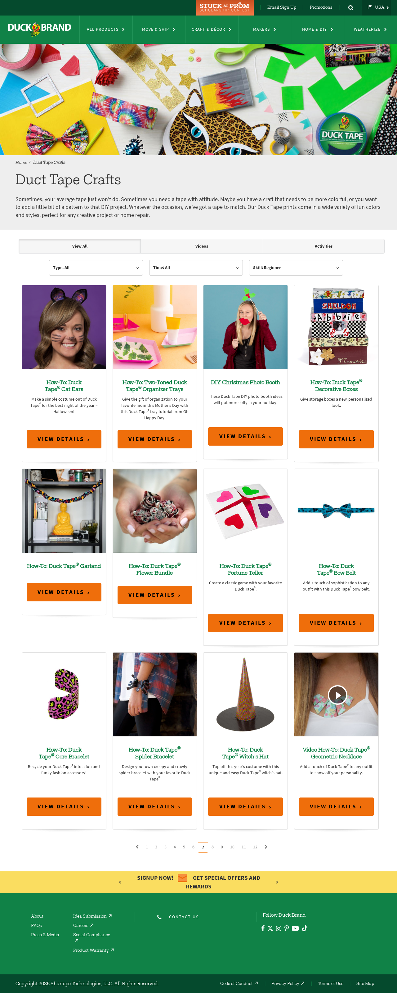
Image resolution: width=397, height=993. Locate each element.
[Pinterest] (286, 929)
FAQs (36, 926)
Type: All (61, 268)
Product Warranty (91, 951)
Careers (80, 926)
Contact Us (184, 917)
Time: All (161, 268)
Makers (261, 29)
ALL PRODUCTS (102, 29)
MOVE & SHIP (155, 29)
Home (21, 163)
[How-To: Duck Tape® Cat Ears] (64, 327)
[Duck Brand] (39, 29)
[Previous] (137, 847)
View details (61, 439)
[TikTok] (304, 927)
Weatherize (367, 29)
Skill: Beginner (267, 268)
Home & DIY (314, 29)
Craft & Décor (208, 29)
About (37, 916)
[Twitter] (270, 929)
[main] (198, 549)
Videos (201, 246)
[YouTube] (295, 929)
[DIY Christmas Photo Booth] (245, 327)
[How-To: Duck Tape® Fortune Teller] (245, 510)
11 (244, 847)
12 (255, 847)
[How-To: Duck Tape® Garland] (64, 510)
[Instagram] (278, 929)
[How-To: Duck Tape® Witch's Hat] (245, 694)
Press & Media (45, 935)
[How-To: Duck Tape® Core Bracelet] (64, 694)
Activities (323, 246)
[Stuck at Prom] (225, 8)
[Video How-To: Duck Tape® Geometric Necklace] (336, 694)
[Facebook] (263, 929)
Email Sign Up (281, 8)
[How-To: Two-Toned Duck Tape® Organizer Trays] (155, 327)
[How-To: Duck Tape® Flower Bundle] (155, 510)
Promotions (321, 8)
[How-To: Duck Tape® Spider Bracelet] (155, 694)
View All (79, 246)
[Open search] (351, 8)
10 (232, 847)
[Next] (266, 847)
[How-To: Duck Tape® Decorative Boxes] (336, 327)
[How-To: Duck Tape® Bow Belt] (336, 510)
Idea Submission (90, 916)
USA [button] (380, 8)
